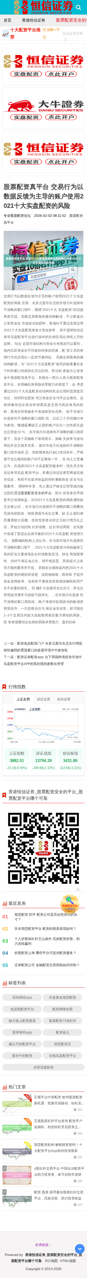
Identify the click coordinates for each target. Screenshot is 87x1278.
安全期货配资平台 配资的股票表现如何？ (45, 928)
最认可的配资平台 (22, 1044)
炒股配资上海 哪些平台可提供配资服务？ (45, 952)
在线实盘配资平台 (62, 1055)
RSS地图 (51, 1260)
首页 (7, 20)
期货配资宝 (62, 1044)
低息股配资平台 (22, 1009)
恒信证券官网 (73, 33)
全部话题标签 (43, 1067)
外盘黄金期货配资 (62, 997)
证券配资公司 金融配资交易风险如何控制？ (47, 965)
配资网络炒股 (62, 1009)
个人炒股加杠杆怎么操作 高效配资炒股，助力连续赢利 (47, 941)
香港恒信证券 (33, 20)
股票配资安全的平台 (36, 493)
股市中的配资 (22, 1055)
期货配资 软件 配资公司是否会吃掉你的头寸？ (45, 917)
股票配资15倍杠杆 (62, 1020)
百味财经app (22, 997)
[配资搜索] (78, 7)
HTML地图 (68, 1260)
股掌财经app (22, 1032)
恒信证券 (24, 425)
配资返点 (62, 1032)
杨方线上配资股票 (22, 1020)
